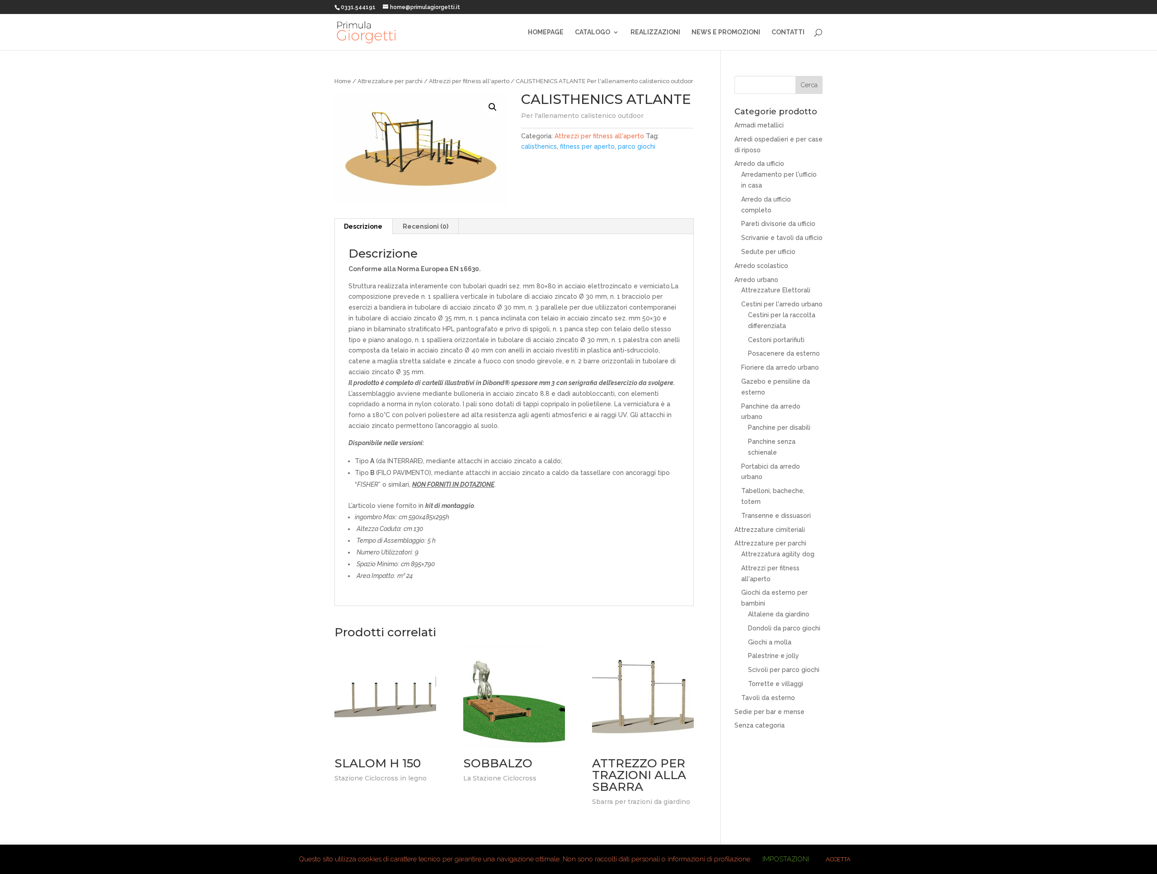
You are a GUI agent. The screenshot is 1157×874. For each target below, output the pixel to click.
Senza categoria (759, 725)
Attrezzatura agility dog (777, 554)
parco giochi (636, 146)
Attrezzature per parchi (390, 81)
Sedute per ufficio (768, 251)
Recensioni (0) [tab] (425, 226)
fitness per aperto (587, 146)
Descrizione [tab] (363, 226)
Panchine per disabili (779, 427)
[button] (492, 107)
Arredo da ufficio (759, 163)
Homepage (546, 32)
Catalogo (592, 32)
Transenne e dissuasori (776, 515)
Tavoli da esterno (768, 697)
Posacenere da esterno (784, 353)
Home (342, 81)
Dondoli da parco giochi (784, 628)
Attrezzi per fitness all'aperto (469, 81)
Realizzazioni (655, 32)
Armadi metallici (759, 125)
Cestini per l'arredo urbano (782, 304)
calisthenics (539, 146)
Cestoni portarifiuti (776, 339)
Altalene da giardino (778, 614)
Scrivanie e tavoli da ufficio (782, 237)
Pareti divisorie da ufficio (778, 223)
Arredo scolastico (761, 265)
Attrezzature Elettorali (775, 290)
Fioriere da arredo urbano (780, 367)
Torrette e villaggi (775, 683)
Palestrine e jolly (773, 655)
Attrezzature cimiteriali (769, 529)
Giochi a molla (769, 642)
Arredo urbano (756, 279)
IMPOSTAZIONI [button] (785, 859)
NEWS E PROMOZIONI (725, 32)
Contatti (787, 32)
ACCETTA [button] (838, 859)
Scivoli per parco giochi (783, 669)
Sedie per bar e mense (769, 711)
